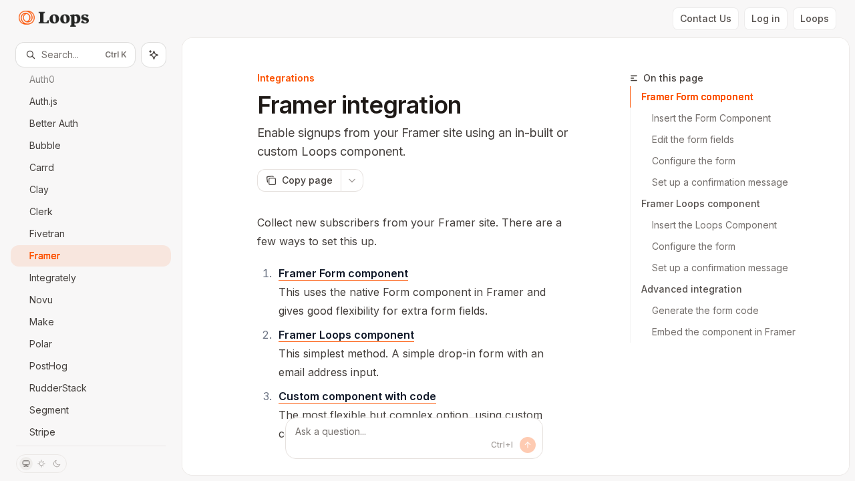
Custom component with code (357, 396)
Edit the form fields (693, 139)
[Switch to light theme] (41, 463)
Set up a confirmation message (720, 182)
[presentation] (90, 256)
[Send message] (528, 445)
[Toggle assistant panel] (154, 55)
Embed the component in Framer (724, 331)
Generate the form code (705, 310)
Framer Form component (697, 96)
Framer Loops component (700, 203)
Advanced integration (691, 289)
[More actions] (352, 180)
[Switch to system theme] (26, 463)
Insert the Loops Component (714, 224)
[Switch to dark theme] (56, 463)
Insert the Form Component (711, 118)
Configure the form (693, 160)
